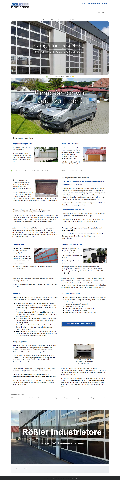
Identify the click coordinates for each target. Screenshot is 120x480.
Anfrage (75, 478)
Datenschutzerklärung (68, 478)
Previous (101, 12)
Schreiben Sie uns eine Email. (20, 469)
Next (106, 12)
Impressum (60, 478)
